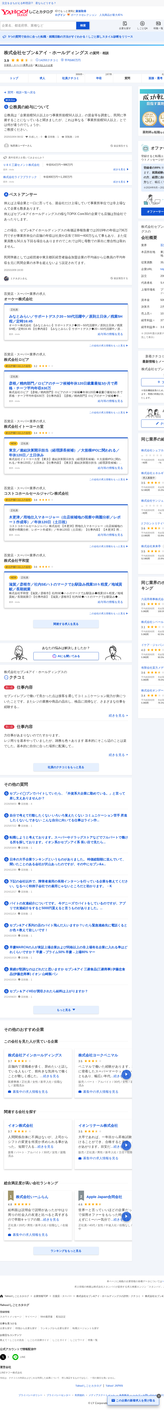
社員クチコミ (73, 77)
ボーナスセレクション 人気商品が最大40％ (97, 14)
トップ (14, 78)
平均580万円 (73, 60)
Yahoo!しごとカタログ (17, 1296)
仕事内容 (25, 687)
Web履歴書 (46, 1316)
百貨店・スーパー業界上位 (18, 65)
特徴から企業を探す (26, 1328)
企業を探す (125, 28)
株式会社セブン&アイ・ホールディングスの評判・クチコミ (108, 1296)
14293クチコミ (48, 60)
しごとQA (142, 28)
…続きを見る (49, 1076)
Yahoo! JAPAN (114, 1385)
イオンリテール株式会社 (98, 1126)
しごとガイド (59, 1340)
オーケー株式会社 (18, 299)
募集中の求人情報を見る (30, 1091)
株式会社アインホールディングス (35, 1055)
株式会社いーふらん (32, 1197)
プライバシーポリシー (30, 1395)
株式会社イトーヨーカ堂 (24, 427)
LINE (22, 1357)
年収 (104, 77)
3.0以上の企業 (45, 65)
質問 (127, 78)
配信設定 (61, 1316)
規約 (79, 1395)
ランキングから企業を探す (54, 1328)
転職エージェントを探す (86, 1328)
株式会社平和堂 (16, 561)
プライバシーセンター (59, 1395)
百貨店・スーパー (62, 1296)
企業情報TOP (41, 1296)
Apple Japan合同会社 (104, 1197)
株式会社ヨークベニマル (98, 1055)
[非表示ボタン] (159, 1396)
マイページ (31, 1316)
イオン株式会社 (20, 1126)
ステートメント (102, 1395)
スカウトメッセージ (11, 1316)
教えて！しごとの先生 (12, 1340)
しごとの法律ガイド (38, 1340)
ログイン (60, 14)
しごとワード (77, 1340)
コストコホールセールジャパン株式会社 (36, 493)
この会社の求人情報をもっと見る (107, 345)
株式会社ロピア (16, 360)
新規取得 (81, 11)
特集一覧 (158, 28)
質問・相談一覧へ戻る (22, 92)
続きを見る (117, 715)
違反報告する (121, 145)
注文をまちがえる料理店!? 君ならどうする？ (29, 3)
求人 (42, 78)
